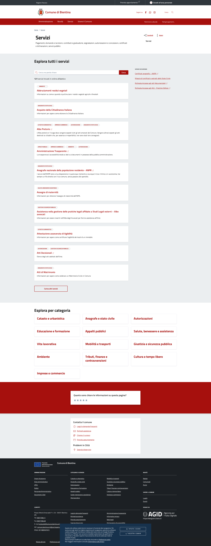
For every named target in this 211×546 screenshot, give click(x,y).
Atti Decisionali (44, 253)
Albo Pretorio (44, 129)
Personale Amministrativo (42, 491)
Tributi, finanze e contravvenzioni (117, 488)
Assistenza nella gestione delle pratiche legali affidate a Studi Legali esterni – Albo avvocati (78, 213)
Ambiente (110, 485)
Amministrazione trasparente (116, 513)
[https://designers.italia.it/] (160, 514)
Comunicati (146, 482)
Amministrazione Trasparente (52, 151)
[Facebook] (145, 12)
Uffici (36, 485)
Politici (36, 488)
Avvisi (145, 485)
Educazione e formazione (79, 488)
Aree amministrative (41, 482)
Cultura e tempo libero (114, 491)
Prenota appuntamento (129, 2)
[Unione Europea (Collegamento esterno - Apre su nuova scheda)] (44, 465)
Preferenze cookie (104, 539)
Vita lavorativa (75, 498)
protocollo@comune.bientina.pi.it (49, 524)
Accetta (134, 533)
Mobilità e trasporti (113, 478)
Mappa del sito (40, 542)
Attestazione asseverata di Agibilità (54, 233)
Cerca (124, 72)
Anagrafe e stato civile (78, 482)
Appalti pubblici (75, 491)
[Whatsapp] (149, 12)
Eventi (145, 501)
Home (36, 30)
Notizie (145, 478)
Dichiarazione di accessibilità (116, 523)
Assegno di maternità (47, 192)
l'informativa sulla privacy (96, 541)
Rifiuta (135, 529)
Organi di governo (40, 478)
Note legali (110, 519)
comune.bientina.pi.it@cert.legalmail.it (49, 527)
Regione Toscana (41, 3)
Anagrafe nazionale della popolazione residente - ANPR (64, 170)
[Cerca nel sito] (172, 12)
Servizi (43, 30)
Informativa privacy (113, 516)
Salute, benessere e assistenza (81, 495)
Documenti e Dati (39, 495)
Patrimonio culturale (150, 22)
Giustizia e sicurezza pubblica (116, 482)
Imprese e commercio (114, 495)
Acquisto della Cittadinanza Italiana (54, 110)
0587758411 (41, 518)
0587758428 (41, 521)
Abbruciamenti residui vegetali (52, 90)
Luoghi (145, 498)
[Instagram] (153, 12)
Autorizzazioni (75, 485)
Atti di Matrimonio (46, 272)
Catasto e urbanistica (77, 478)
